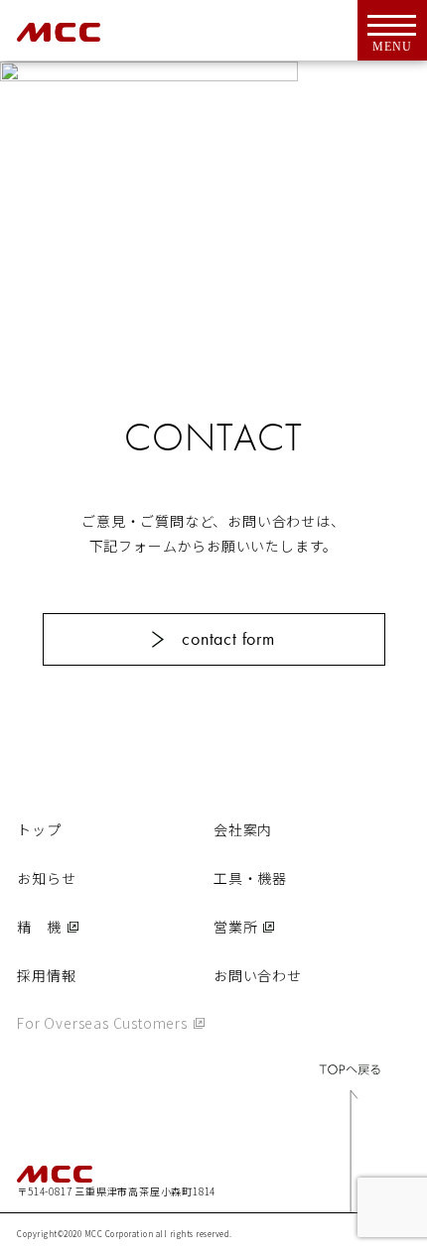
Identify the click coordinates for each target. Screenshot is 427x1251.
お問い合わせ (258, 975)
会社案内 (243, 829)
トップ (39, 829)
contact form (228, 638)
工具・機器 (250, 878)
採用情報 (46, 975)
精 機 (39, 927)
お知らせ (46, 878)
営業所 (235, 927)
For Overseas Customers (102, 1023)
